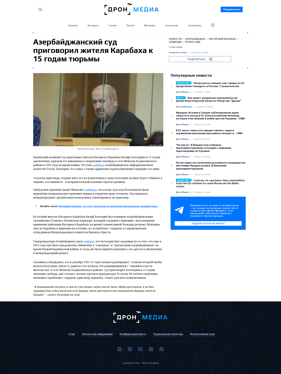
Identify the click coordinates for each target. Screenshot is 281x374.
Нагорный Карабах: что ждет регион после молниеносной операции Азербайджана (108, 206)
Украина (73, 25)
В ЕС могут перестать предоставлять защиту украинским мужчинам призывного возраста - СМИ (209, 132)
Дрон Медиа (182, 92)
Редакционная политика (168, 334)
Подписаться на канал (208, 223)
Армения (175, 42)
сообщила (90, 189)
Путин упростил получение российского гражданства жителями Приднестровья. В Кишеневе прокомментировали (210, 165)
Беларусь (93, 25)
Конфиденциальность (133, 334)
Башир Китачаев (177, 52)
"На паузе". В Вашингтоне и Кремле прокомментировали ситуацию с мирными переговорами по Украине (203, 148)
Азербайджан (195, 38)
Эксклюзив (171, 25)
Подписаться (231, 9)
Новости (175, 38)
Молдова (149, 25)
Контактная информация (97, 334)
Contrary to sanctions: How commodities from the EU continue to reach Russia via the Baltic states (210, 183)
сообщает (98, 165)
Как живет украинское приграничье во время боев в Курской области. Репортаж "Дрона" (208, 99)
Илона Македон (184, 107)
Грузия (112, 25)
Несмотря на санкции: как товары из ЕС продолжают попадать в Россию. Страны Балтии (210, 85)
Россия (130, 25)
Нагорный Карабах (222, 38)
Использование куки (202, 334)
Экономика (194, 25)
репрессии (192, 42)
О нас (72, 334)
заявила (89, 241)
